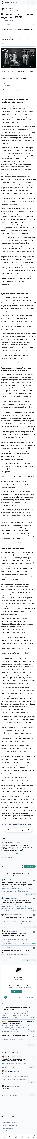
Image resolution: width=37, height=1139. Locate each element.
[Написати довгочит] (16, 1136)
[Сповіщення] (33, 1137)
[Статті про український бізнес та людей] (10, 1136)
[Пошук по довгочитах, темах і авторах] (28, 1136)
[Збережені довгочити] (22, 1136)
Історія (4, 824)
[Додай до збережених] (22, 829)
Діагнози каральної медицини (11, 34)
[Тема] (28, 3)
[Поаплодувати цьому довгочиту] (8, 829)
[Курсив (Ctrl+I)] (6, 866)
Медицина (22, 824)
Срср (29, 824)
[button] (33, 1136)
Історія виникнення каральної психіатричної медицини (18, 29)
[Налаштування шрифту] (34, 9)
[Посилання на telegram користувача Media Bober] (5, 997)
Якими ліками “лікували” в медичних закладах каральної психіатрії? (16, 38)
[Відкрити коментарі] (15, 829)
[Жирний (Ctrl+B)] (2, 866)
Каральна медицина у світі (10, 44)
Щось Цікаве (13, 824)
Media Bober (18, 977)
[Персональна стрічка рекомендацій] (4, 1136)
